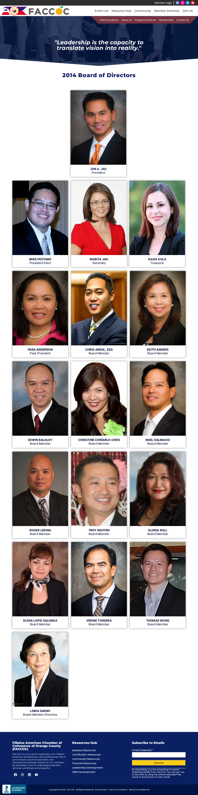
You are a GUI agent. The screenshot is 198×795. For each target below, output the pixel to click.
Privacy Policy (101, 789)
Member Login (163, 3)
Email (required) (142, 750)
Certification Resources (86, 754)
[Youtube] (193, 3)
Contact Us (182, 20)
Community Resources (86, 759)
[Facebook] (177, 3)
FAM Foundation (109, 20)
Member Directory (167, 11)
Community (142, 11)
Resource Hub (121, 11)
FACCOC (71, 789)
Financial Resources (84, 763)
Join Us (188, 11)
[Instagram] (182, 3)
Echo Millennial (142, 789)
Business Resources (84, 750)
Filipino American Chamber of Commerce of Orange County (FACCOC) (37, 746)
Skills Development (83, 772)
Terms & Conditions (118, 789)
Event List (101, 11)
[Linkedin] (187, 3)
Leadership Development (87, 767)
